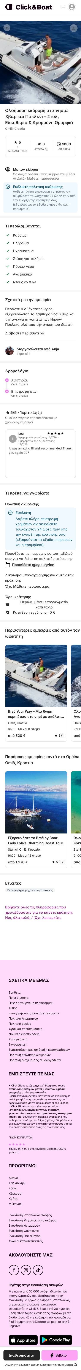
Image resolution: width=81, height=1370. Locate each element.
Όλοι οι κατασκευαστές (26, 1241)
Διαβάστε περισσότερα (24, 333)
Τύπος (13, 1008)
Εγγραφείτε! (18, 1044)
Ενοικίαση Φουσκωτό (24, 1230)
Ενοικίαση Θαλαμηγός (24, 1236)
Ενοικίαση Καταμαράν (24, 1225)
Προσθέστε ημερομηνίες (33, 565)
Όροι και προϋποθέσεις (25, 1029)
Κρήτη (13, 1198)
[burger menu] (64, 7)
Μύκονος (15, 1204)
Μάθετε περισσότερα (31, 586)
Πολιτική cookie (20, 1023)
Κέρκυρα (15, 1193)
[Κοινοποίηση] (74, 28)
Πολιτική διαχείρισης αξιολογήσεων (35, 1060)
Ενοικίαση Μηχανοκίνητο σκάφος (32, 1220)
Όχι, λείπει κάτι (47, 917)
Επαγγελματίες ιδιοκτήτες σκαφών (34, 1013)
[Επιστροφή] (6, 27)
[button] (40, 101)
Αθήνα (13, 1178)
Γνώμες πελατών (21, 1137)
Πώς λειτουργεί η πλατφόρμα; (30, 1003)
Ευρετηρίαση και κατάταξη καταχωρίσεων (39, 1049)
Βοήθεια (15, 992)
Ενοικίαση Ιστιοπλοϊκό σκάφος (30, 1215)
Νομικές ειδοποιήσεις (24, 1034)
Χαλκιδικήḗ (17, 1183)
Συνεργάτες (18, 1039)
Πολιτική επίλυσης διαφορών (30, 1055)
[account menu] (72, 7)
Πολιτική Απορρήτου (23, 1018)
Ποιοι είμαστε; (19, 997)
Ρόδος (13, 1188)
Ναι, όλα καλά (17, 917)
